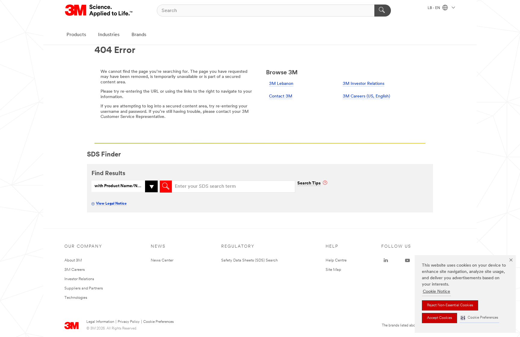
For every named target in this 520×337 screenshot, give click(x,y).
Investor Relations (79, 279)
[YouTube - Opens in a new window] (407, 260)
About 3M (73, 260)
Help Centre (336, 260)
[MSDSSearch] (166, 187)
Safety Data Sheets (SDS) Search (249, 260)
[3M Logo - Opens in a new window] (99, 11)
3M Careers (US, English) (366, 96)
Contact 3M (280, 96)
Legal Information (100, 322)
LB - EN (434, 8)
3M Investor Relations (363, 84)
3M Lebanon (281, 84)
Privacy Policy (129, 322)
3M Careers (74, 270)
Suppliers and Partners (83, 288)
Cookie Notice (436, 291)
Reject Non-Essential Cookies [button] (450, 305)
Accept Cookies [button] (439, 318)
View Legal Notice (111, 204)
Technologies (75, 298)
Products (76, 34)
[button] (479, 318)
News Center (162, 260)
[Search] (382, 11)
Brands (139, 34)
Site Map (333, 270)
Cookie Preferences (158, 322)
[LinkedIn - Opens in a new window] (385, 260)
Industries (108, 34)
